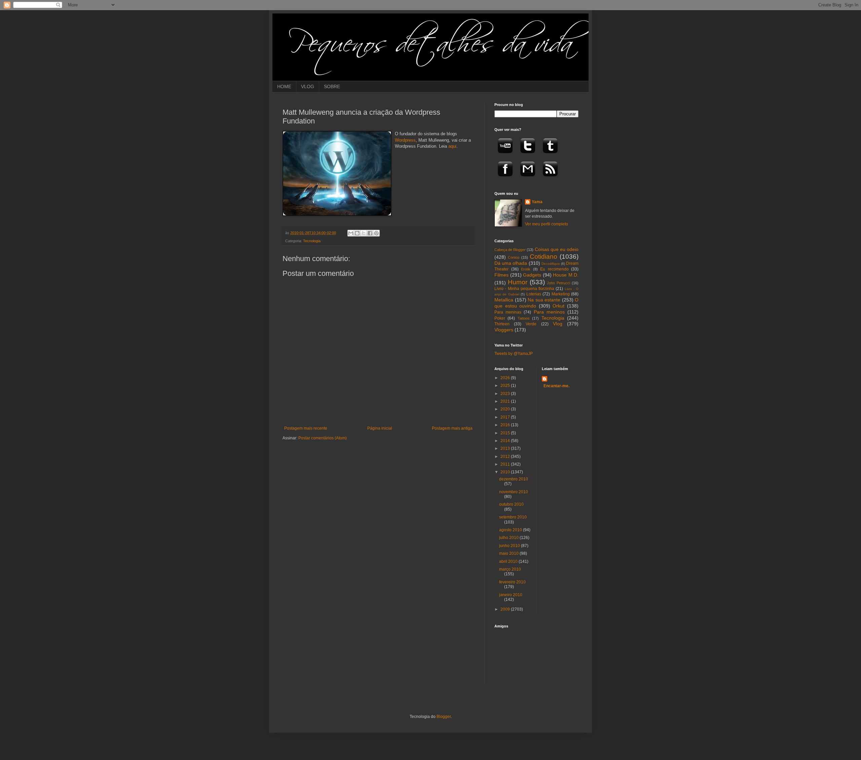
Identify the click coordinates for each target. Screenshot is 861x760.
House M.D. (565, 275)
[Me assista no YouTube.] (505, 155)
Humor (517, 282)
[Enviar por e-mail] (350, 233)
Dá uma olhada (510, 263)
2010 (505, 472)
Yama (537, 202)
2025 (505, 385)
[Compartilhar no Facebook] (370, 233)
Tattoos (524, 318)
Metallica (503, 299)
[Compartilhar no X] (363, 233)
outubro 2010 (511, 504)
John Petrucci (558, 283)
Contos (514, 257)
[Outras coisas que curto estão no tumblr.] (550, 155)
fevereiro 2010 (512, 582)
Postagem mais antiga (452, 428)
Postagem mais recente (305, 428)
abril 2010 (509, 561)
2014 (505, 440)
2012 (505, 456)
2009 (505, 609)
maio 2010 (509, 553)
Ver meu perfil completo (546, 224)
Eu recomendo (554, 269)
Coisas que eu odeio (556, 249)
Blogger (444, 716)
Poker (499, 318)
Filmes (501, 275)
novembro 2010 (513, 492)
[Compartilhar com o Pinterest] (376, 233)
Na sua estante (544, 299)
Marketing (561, 294)
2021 (505, 401)
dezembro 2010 (513, 479)
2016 (505, 425)
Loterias (533, 294)
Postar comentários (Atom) (322, 438)
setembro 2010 (513, 517)
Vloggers (503, 329)
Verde (531, 324)
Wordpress (405, 140)
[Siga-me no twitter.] (527, 155)
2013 (505, 448)
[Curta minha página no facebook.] (505, 178)
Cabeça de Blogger (510, 250)
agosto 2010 (511, 530)
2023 (505, 393)
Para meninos (549, 312)
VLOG (307, 86)
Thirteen (502, 324)
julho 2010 (509, 537)
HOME (284, 86)
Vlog (557, 323)
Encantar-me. (556, 386)
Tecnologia (312, 241)
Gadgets (532, 275)
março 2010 (510, 569)
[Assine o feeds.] (550, 178)
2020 (505, 409)
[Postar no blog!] (357, 233)
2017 (505, 417)
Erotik (525, 269)
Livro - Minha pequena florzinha (524, 288)
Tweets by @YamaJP (513, 353)
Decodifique (550, 263)
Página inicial (379, 428)
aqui (452, 146)
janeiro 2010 (510, 594)
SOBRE (332, 86)
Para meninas (507, 312)
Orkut (558, 306)
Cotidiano (543, 256)
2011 (505, 464)
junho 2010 (510, 545)
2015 (505, 433)
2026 (505, 377)
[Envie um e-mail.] (527, 178)
